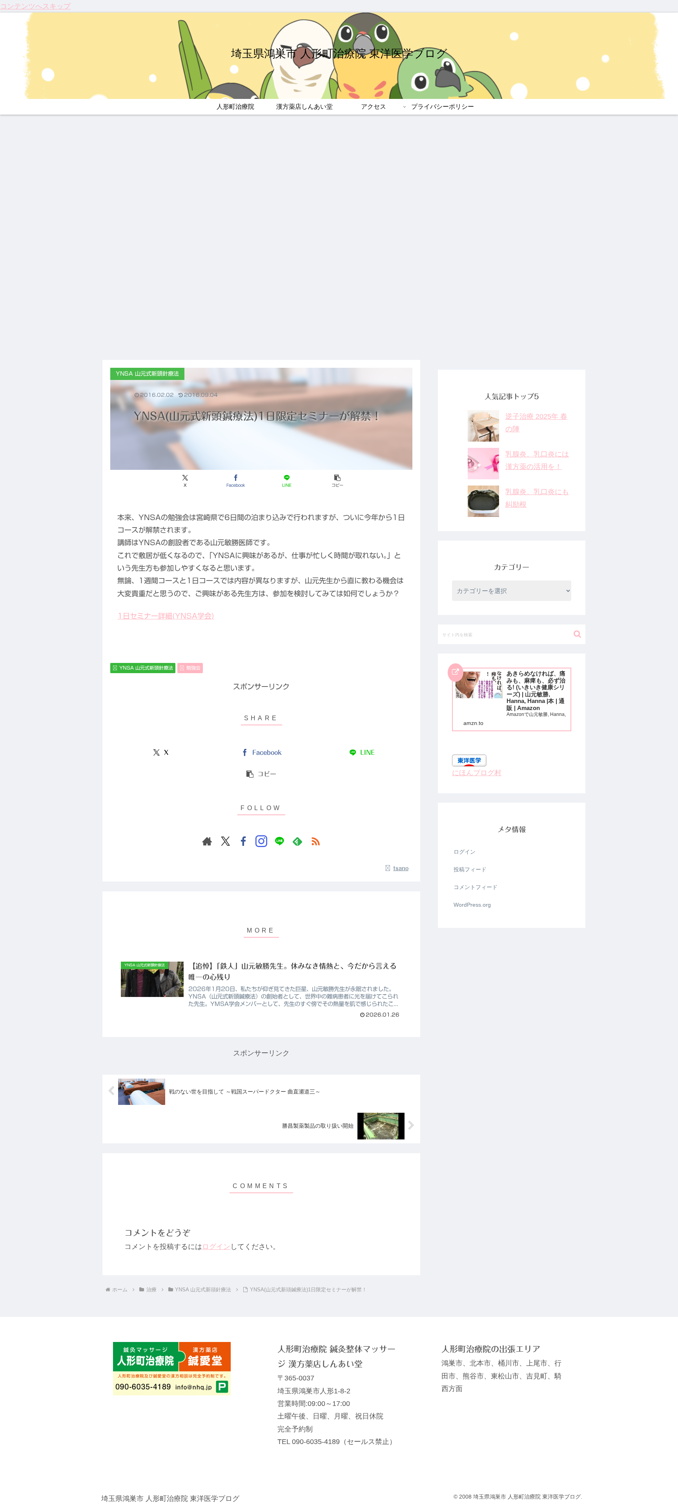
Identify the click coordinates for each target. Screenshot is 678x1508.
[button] (337, 481)
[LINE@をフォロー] (279, 841)
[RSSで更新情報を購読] (315, 841)
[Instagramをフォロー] (261, 841)
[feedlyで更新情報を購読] (297, 841)
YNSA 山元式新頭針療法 (146, 667)
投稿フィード (470, 869)
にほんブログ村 (476, 773)
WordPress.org (472, 905)
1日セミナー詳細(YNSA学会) (165, 615)
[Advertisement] (339, 301)
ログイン (216, 1247)
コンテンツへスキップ (35, 6)
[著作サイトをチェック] (207, 841)
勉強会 (193, 667)
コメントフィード (476, 887)
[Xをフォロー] (225, 841)
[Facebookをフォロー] (243, 841)
